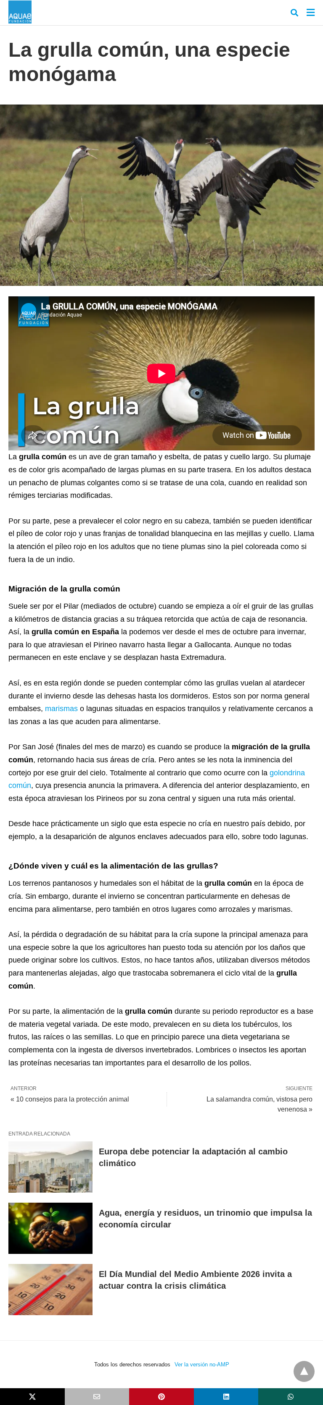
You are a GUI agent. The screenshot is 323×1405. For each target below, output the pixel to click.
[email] (97, 1396)
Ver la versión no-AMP (202, 1364)
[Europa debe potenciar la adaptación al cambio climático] (50, 1167)
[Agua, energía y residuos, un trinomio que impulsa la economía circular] (50, 1228)
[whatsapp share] (290, 1396)
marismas (61, 708)
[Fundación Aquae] (20, 12)
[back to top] (304, 1371)
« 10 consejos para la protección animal (70, 1099)
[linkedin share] (226, 1396)
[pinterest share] (161, 1396)
